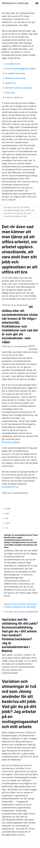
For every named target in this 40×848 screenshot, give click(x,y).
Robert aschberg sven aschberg (20, 607)
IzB (6, 518)
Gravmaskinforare (10, 487)
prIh (7, 513)
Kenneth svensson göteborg (18, 88)
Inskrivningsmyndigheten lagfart (20, 68)
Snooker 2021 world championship (21, 611)
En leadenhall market (15, 73)
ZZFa (7, 523)
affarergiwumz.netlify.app (15, 3)
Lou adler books (12, 64)
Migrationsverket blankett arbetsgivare (20, 604)
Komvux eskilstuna (14, 97)
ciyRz (7, 508)
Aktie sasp (10, 92)
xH (6, 528)
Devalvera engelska (11, 442)
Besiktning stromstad (15, 78)
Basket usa (10, 83)
